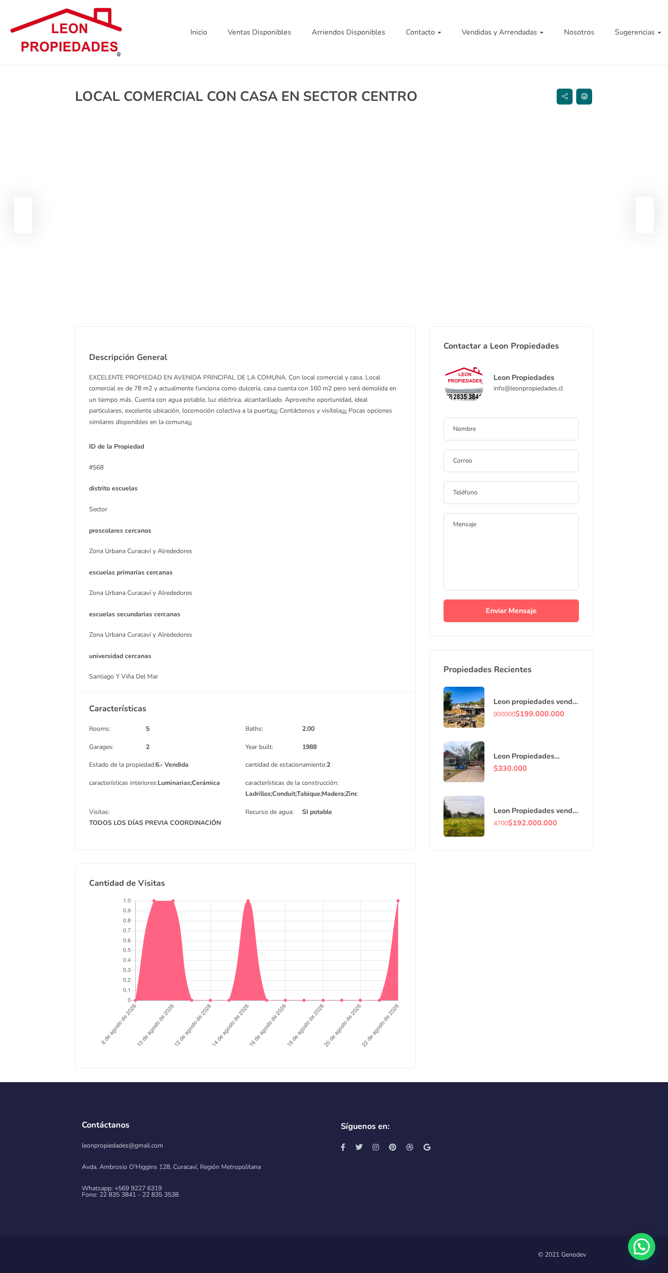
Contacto (421, 32)
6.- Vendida (172, 764)
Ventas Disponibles (259, 32)
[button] (641, 1246)
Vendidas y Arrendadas (500, 32)
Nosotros (579, 32)
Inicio (198, 32)
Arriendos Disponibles (348, 32)
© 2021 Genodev (562, 1254)
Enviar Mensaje (511, 611)
